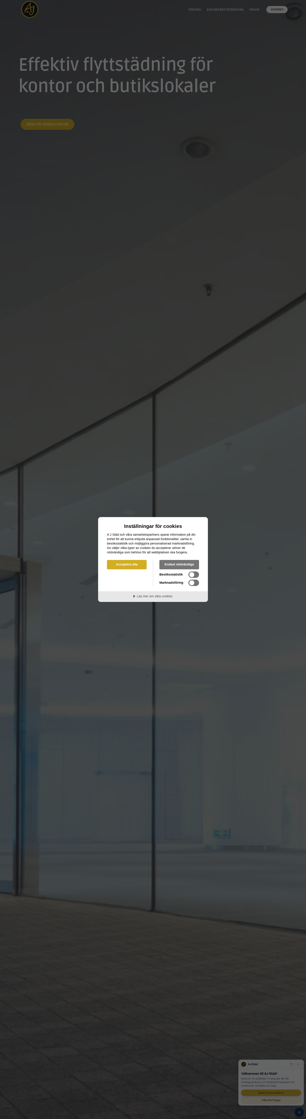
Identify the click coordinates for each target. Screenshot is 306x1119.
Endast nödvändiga (179, 564)
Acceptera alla (127, 564)
